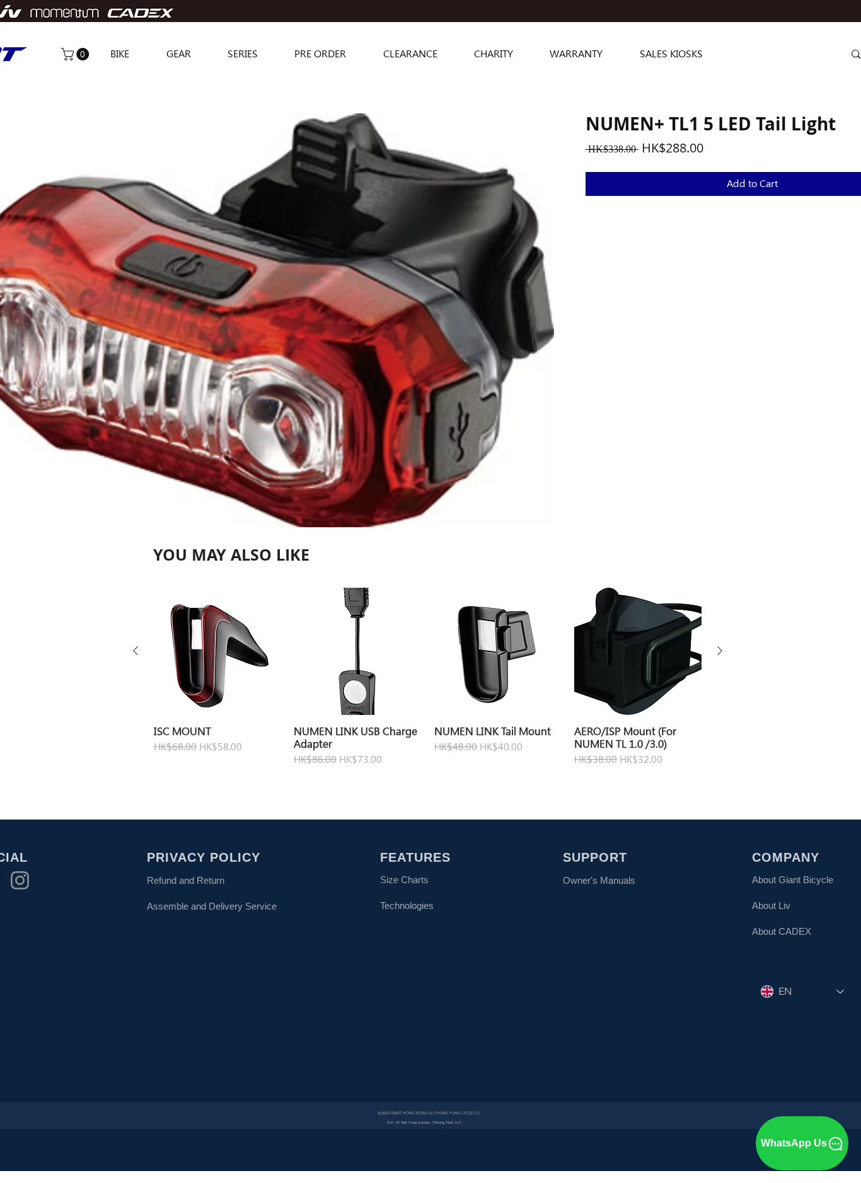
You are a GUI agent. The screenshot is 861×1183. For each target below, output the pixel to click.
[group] (427, 677)
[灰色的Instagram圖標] (20, 880)
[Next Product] (719, 650)
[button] (76, 54)
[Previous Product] (135, 650)
